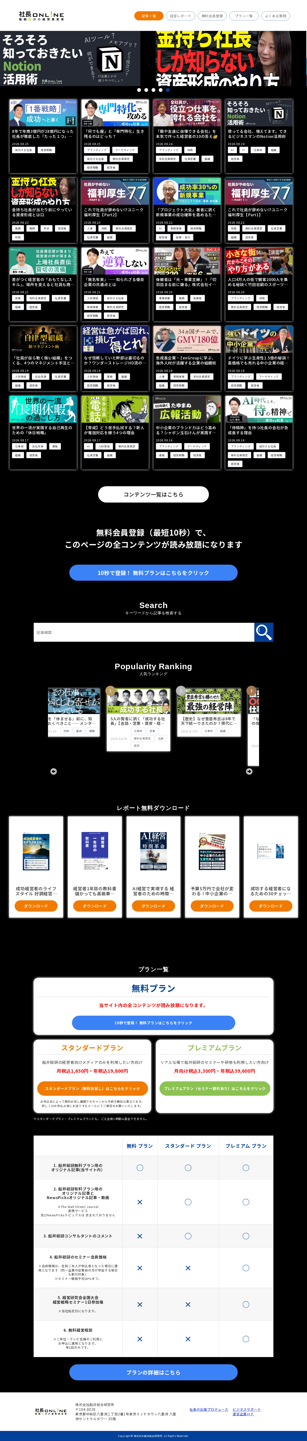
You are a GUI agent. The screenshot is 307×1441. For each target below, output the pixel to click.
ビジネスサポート (247, 1409)
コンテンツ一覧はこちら (154, 494)
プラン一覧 (244, 15)
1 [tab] (139, 90)
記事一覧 (149, 15)
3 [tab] (153, 90)
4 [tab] (160, 90)
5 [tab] (167, 90)
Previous (52, 770)
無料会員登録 (212, 15)
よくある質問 (275, 15)
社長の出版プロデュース (208, 1409)
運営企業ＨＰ (243, 1414)
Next (248, 770)
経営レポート (180, 15)
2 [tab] (146, 90)
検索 (263, 632)
